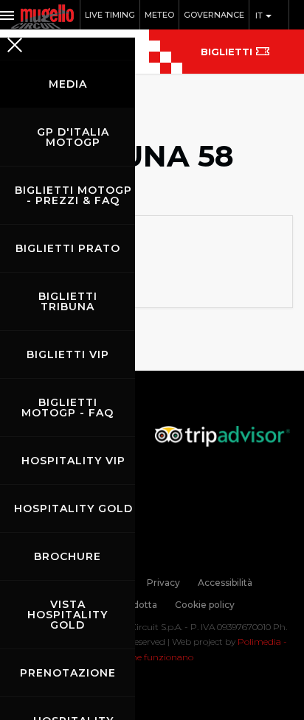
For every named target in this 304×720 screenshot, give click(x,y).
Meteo (159, 15)
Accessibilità (225, 582)
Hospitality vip (73, 460)
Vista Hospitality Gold (67, 615)
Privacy (163, 582)
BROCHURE (67, 556)
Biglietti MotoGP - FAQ (67, 407)
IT (260, 15)
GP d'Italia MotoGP (73, 137)
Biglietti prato (67, 248)
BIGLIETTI (226, 51)
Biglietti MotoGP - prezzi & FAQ (73, 195)
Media (68, 84)
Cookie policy (205, 604)
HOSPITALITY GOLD (73, 508)
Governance (214, 15)
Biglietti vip (68, 354)
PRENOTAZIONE (68, 672)
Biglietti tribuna (67, 301)
